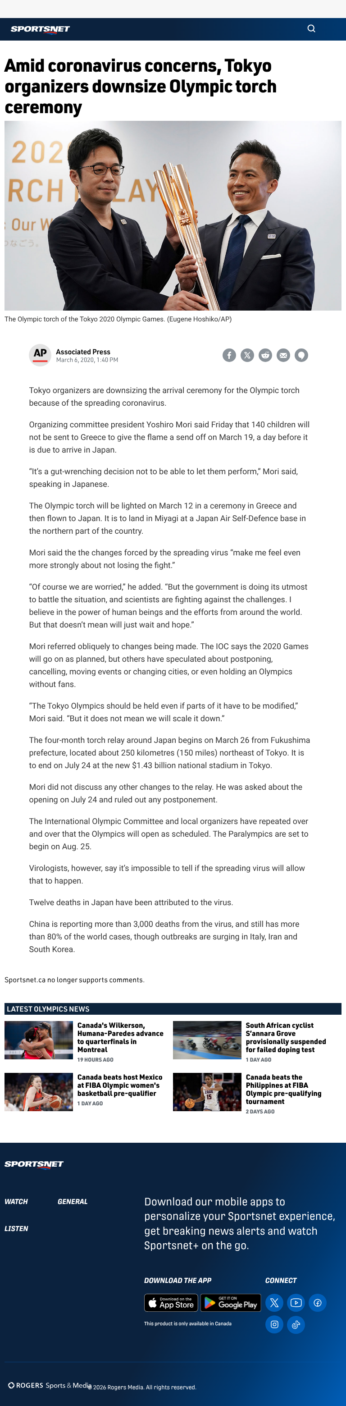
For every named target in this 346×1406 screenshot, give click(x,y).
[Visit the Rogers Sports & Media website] (49, 1385)
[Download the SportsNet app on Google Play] (230, 1302)
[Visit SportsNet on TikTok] (296, 1324)
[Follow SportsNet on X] (274, 1302)
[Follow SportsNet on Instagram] (274, 1323)
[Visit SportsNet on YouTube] (296, 1302)
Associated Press (83, 351)
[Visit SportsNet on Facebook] (318, 1302)
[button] (311, 29)
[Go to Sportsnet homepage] (40, 30)
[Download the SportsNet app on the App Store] (171, 1302)
